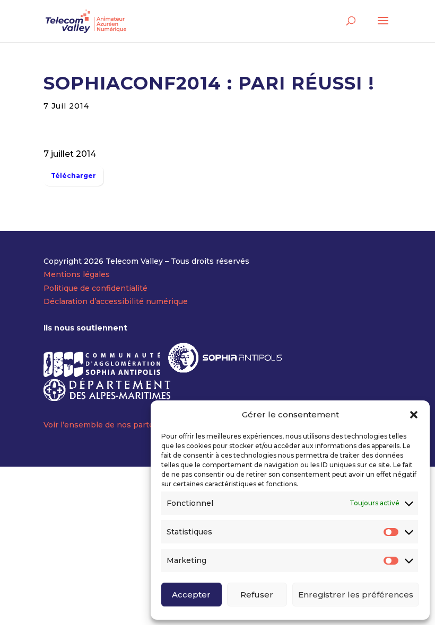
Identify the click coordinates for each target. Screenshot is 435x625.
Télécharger (73, 176)
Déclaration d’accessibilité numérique (116, 301)
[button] (413, 414)
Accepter (191, 595)
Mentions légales (77, 274)
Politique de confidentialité (95, 288)
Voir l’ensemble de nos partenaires (111, 425)
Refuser (256, 595)
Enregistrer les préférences (355, 595)
